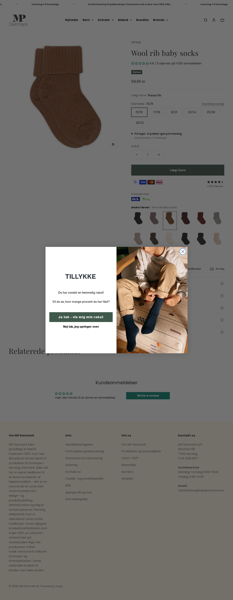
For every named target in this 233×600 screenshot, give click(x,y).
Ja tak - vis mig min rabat (81, 317)
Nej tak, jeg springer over (81, 326)
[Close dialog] (183, 251)
